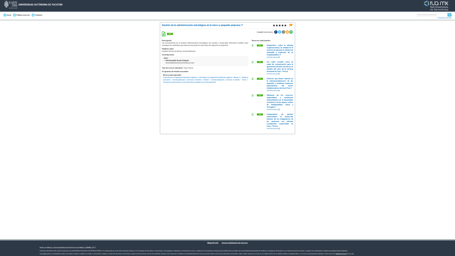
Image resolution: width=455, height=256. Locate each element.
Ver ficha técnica (272, 57)
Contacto (38, 15)
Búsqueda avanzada (444, 18)
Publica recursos (23, 15)
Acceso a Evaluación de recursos (235, 243)
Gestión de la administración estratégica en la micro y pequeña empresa (201, 25)
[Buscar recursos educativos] (449, 15)
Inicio (9, 15)
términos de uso (341, 254)
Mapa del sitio (212, 243)
